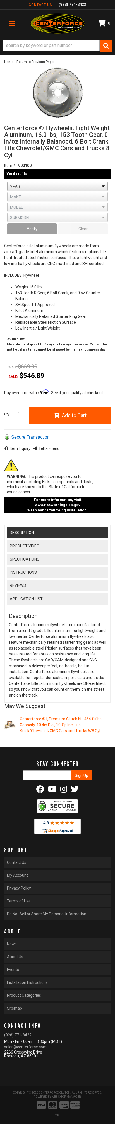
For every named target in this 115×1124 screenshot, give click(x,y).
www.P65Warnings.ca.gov (57, 505)
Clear (83, 229)
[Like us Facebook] (40, 790)
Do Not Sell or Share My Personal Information (46, 914)
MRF (58, 1114)
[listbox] (57, 186)
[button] (57, 46)
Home (8, 62)
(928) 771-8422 (18, 1035)
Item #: (10, 165)
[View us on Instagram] (63, 790)
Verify (32, 229)
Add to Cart (74, 415)
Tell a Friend (49, 448)
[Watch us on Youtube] (52, 790)
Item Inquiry (20, 448)
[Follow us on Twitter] (75, 790)
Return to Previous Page (35, 62)
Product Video (24, 546)
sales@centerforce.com (25, 1047)
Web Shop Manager (66, 1096)
